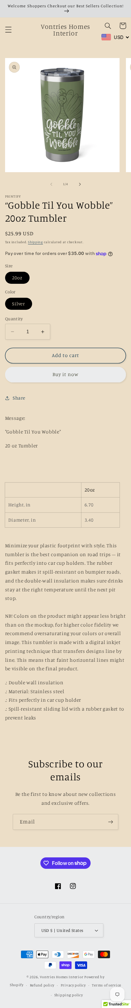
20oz (17, 277)
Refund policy (42, 985)
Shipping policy (68, 995)
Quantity (14, 318)
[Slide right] (80, 184)
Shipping (35, 242)
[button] (8, 30)
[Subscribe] (110, 821)
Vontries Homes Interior (61, 977)
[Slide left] (51, 184)
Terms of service (106, 985)
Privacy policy (73, 985)
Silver (18, 303)
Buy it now (65, 374)
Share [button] (19, 397)
